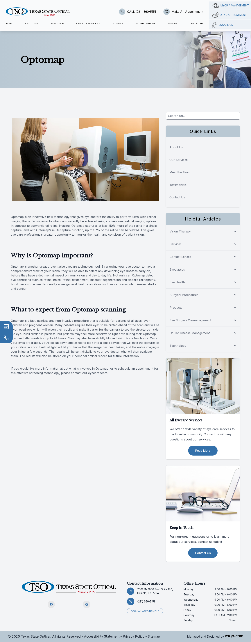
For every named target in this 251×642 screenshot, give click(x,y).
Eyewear (118, 23)
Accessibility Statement (101, 636)
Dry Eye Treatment (233, 14)
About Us (176, 147)
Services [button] (56, 23)
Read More (203, 450)
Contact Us (196, 23)
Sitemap (154, 636)
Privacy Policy (133, 636)
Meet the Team (179, 172)
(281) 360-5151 (146, 601)
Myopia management (234, 5)
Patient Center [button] (144, 23)
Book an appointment (145, 611)
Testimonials (178, 185)
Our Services (178, 160)
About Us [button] (30, 23)
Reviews (172, 23)
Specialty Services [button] (87, 23)
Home (9, 23)
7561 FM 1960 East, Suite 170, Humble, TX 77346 (155, 591)
